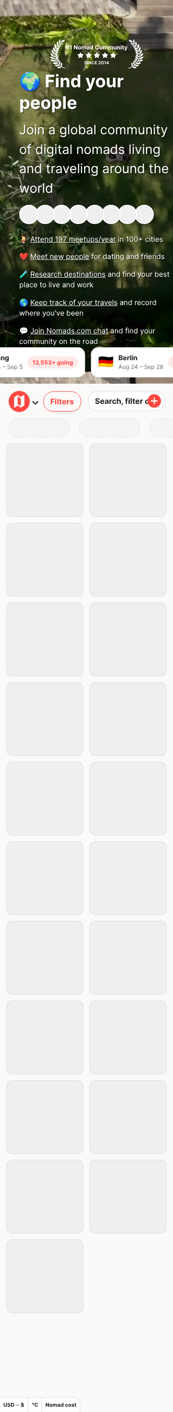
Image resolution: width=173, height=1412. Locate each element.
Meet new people (59, 256)
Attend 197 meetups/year (73, 239)
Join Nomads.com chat (69, 330)
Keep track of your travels (74, 302)
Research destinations (68, 274)
